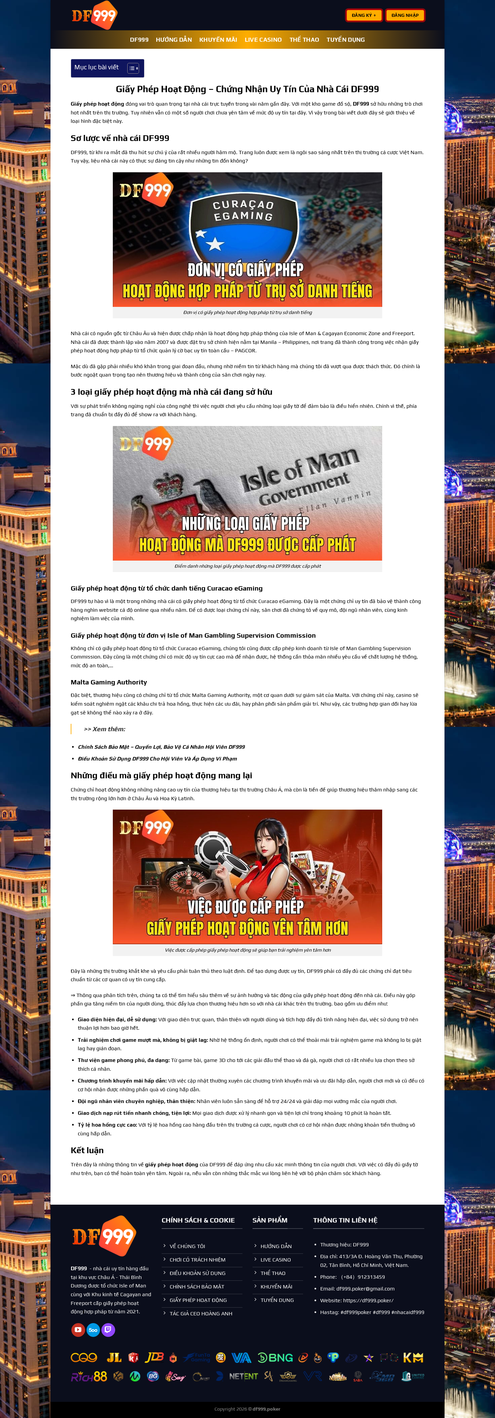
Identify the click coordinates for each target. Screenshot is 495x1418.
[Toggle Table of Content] (129, 68)
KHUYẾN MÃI (218, 39)
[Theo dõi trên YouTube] (78, 1330)
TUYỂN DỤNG (346, 39)
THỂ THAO (305, 39)
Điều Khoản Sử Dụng (104, 758)
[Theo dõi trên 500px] (93, 1330)
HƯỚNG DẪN (174, 39)
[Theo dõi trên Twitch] (108, 1330)
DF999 (139, 39)
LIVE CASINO (263, 39)
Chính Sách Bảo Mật (103, 747)
